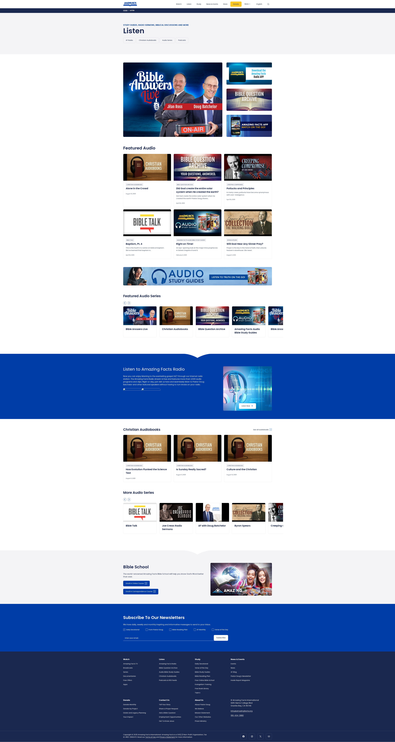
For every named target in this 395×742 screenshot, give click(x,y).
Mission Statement (202, 713)
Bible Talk (130, 240)
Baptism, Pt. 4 (134, 244)
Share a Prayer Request (168, 709)
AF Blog (234, 672)
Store (225, 4)
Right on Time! (184, 244)
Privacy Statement (167, 737)
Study (199, 4)
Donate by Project (130, 709)
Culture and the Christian (242, 469)
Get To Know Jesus (166, 721)
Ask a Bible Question (167, 713)
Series (125, 672)
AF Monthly (201, 630)
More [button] (247, 4)
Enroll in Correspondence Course (139, 591)
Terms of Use (150, 737)
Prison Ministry (200, 721)
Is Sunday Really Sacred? (191, 469)
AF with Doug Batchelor (212, 526)
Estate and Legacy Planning (134, 713)
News (233, 668)
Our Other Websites (203, 717)
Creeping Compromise (235, 184)
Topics (197, 693)
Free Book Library (202, 688)
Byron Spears (232, 240)
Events (233, 664)
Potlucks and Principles (240, 188)
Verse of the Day (221, 630)
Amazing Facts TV (130, 664)
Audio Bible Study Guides (169, 672)
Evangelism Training (203, 684)
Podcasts (182, 40)
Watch (179, 4)
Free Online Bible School (204, 680)
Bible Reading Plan (180, 630)
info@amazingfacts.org (241, 711)
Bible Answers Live (137, 329)
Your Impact (128, 717)
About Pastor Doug (202, 704)
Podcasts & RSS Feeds (168, 680)
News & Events (212, 4)
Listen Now (246, 406)
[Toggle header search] (268, 4)
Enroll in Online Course (135, 583)
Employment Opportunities (170, 717)
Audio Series (167, 40)
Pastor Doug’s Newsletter (241, 676)
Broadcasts (128, 668)
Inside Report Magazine (240, 680)
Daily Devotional (132, 630)
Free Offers (127, 680)
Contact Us (164, 700)
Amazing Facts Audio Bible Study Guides (191, 240)
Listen (189, 4)
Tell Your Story (164, 704)
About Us (199, 700)
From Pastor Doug (156, 630)
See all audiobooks (261, 430)
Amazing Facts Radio (167, 664)
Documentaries (129, 676)
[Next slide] (129, 303)
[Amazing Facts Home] (132, 4)
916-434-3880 (237, 715)
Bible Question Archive (185, 184)
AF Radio (129, 40)
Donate (236, 4)
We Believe (199, 709)
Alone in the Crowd (137, 188)
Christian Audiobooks (147, 40)
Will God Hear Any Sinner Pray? (245, 244)
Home (125, 10)
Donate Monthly (129, 704)
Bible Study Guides (202, 672)
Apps (125, 684)
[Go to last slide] (125, 303)
